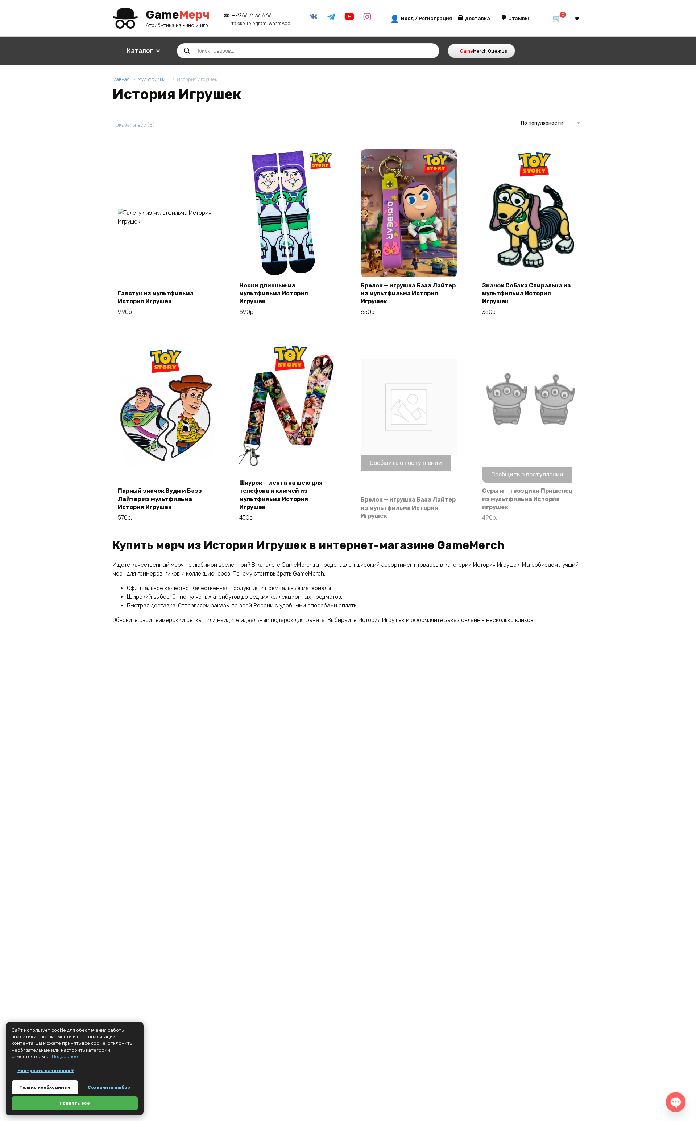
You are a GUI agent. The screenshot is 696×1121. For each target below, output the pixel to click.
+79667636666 (260, 19)
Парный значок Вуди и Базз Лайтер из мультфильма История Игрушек (160, 499)
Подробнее (65, 1056)
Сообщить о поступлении (406, 462)
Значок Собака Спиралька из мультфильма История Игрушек (526, 293)
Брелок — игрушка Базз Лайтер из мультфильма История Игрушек (408, 293)
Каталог (140, 51)
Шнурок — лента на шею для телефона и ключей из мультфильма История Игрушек (281, 495)
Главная (120, 79)
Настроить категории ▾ (45, 1070)
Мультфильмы (153, 79)
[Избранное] (577, 18)
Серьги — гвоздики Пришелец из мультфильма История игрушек (527, 499)
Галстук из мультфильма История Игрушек (156, 297)
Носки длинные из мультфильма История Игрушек (273, 293)
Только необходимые (45, 1087)
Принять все (74, 1103)
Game (178, 14)
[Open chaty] (675, 1102)
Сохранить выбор (109, 1087)
